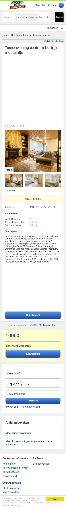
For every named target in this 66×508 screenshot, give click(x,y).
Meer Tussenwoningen (18, 433)
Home (5, 35)
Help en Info (9, 463)
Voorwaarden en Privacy (15, 467)
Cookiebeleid (9, 476)
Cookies (17, 505)
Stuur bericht (33, 315)
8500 (32, 207)
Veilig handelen (10, 472)
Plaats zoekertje (11, 488)
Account (52, 5)
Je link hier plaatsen (54, 41)
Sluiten (55, 499)
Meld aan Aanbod (47, 325)
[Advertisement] (33, 88)
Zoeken (59, 17)
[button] (33, 151)
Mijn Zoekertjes (10, 492)
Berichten (40, 5)
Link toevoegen (41, 463)
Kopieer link (11, 190)
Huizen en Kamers (21, 35)
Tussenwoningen (42, 35)
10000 (12, 335)
